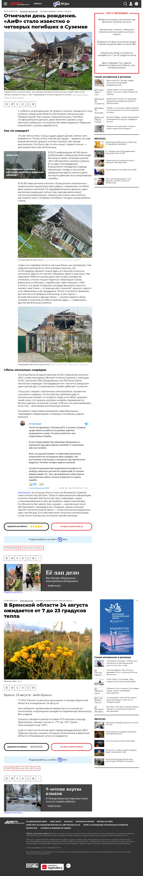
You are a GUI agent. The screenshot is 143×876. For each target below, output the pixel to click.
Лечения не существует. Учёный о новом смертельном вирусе (121, 127)
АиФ (20, 681)
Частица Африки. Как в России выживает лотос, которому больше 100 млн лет (121, 672)
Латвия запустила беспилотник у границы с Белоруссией (120, 161)
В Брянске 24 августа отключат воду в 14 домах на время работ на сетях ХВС (116, 43)
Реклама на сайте (105, 822)
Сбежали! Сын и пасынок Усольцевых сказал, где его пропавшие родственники (122, 690)
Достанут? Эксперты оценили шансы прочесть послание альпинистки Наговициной (122, 709)
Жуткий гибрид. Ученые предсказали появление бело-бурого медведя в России (122, 119)
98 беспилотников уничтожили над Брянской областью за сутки (116, 20)
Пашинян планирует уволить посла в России (122, 724)
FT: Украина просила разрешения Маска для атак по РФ (120, 152)
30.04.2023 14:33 (11, 11)
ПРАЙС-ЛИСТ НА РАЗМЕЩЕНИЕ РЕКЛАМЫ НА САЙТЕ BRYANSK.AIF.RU (53, 825)
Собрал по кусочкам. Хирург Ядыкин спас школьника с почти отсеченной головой (122, 110)
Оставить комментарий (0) (71, 527)
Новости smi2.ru (13, 592)
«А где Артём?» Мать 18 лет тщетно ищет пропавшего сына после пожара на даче (121, 700)
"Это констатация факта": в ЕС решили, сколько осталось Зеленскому (118, 181)
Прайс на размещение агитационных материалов (105, 825)
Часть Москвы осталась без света (120, 741)
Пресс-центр (55, 822)
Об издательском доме (36, 822)
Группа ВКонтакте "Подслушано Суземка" (62, 260)
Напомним (24, 492)
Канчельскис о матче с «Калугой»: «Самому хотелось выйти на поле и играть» (117, 32)
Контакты (68, 822)
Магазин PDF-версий (85, 822)
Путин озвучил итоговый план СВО (121, 170)
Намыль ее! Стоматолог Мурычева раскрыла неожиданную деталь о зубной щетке (121, 101)
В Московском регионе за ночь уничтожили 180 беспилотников (120, 760)
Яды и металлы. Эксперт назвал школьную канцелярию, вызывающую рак (120, 82)
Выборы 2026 (31, 828)
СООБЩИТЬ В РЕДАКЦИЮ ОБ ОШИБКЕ (55, 828)
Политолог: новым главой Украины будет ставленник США (121, 751)
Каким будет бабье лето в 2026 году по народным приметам (121, 143)
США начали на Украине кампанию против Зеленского (121, 733)
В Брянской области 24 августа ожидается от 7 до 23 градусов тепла (117, 54)
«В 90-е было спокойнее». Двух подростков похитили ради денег (121, 680)
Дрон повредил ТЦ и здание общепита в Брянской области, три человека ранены (117, 65)
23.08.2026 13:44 (11, 601)
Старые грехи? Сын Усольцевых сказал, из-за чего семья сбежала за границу (122, 92)
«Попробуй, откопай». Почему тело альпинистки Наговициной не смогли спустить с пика (121, 663)
